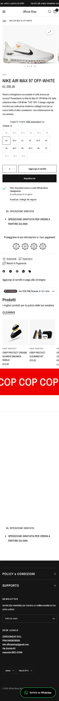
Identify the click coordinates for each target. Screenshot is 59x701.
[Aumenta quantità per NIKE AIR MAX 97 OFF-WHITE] (14, 169)
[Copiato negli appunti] (30, 271)
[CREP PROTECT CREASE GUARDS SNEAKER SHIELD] (15, 332)
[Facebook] (4, 271)
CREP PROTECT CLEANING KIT (37, 354)
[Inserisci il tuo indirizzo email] (53, 618)
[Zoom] (50, 32)
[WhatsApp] (24, 271)
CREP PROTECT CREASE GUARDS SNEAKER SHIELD (14, 356)
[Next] (35, 66)
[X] (11, 271)
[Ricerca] (49, 12)
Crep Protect (9, 348)
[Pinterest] (18, 271)
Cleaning (8, 312)
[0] (54, 12)
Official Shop (29, 11)
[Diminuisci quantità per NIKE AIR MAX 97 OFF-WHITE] (5, 169)
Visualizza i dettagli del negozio (23, 199)
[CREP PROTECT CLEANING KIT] (42, 332)
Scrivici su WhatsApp (40, 692)
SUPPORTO (10, 585)
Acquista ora (29, 178)
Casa (4, 20)
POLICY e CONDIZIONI (18, 574)
